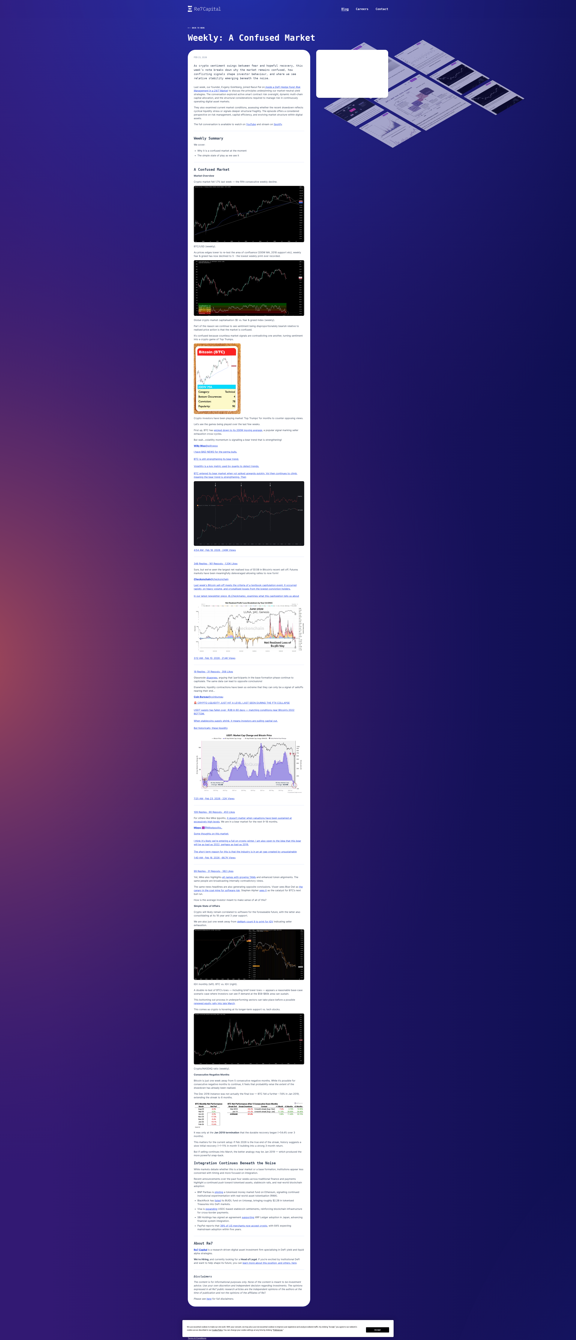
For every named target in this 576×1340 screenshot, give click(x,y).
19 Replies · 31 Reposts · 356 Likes (213, 671)
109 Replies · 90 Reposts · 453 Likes (214, 812)
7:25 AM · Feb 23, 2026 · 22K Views (214, 798)
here (209, 1298)
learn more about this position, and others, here (270, 1262)
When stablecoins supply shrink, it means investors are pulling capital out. (236, 720)
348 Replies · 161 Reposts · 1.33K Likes (215, 563)
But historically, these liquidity (211, 727)
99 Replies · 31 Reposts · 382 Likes (213, 871)
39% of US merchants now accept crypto (243, 1225)
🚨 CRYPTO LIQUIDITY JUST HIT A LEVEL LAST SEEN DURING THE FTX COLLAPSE (242, 702)
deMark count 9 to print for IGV (255, 921)
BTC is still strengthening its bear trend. (216, 458)
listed (218, 1200)
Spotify (278, 124)
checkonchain (220, 579)
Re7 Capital (200, 1249)
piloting (219, 1192)
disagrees (211, 677)
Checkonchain (202, 579)
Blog (345, 9)
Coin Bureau (201, 696)
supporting (248, 1217)
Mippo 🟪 (199, 827)
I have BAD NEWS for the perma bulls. (215, 451)
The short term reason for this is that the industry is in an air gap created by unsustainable (245, 851)
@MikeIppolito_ (213, 827)
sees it (263, 890)
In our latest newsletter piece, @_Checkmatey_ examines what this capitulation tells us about (246, 595)
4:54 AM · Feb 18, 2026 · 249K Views (215, 550)
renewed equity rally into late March (214, 1003)
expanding (211, 1208)
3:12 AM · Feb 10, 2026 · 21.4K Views (214, 658)
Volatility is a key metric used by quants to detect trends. (226, 466)
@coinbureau (215, 696)
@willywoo (212, 445)
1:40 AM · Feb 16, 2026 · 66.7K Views (215, 857)
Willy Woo (200, 445)
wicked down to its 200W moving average (238, 430)
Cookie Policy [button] (217, 1330)
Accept (377, 1330)
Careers (362, 9)
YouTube (251, 124)
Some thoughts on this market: (211, 833)
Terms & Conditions (197, 1338)
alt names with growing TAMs (239, 877)
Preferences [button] (278, 1330)
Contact (382, 9)
